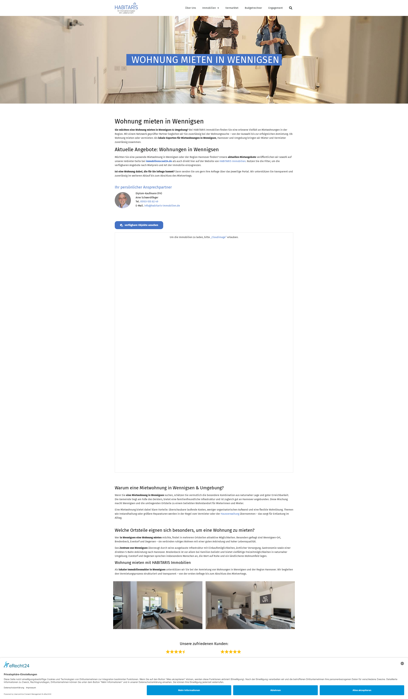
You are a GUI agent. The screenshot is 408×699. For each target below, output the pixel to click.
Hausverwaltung (230, 513)
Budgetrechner (253, 7)
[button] (291, 8)
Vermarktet (231, 7)
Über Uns (190, 7)
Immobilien (209, 7)
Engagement (275, 7)
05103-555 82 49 (149, 201)
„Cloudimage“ (219, 237)
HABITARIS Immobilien (232, 161)
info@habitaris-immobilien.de (162, 205)
